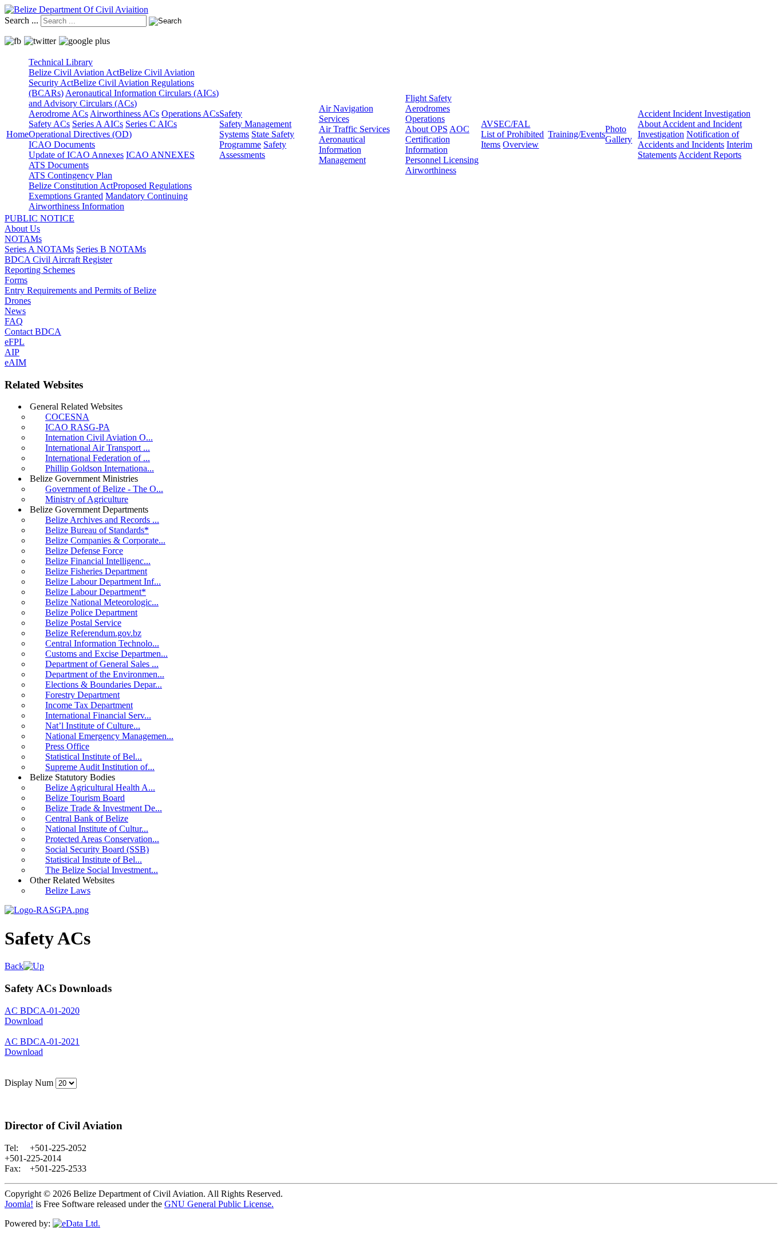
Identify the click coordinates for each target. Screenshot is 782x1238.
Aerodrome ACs (58, 113)
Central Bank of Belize (86, 818)
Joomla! (19, 1204)
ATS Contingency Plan (70, 175)
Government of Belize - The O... (104, 489)
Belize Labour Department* (95, 592)
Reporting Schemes (40, 270)
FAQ (14, 321)
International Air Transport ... (97, 448)
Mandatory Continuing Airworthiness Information (108, 201)
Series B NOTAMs (111, 249)
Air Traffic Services (354, 129)
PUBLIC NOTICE (39, 218)
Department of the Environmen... (104, 674)
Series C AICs (151, 124)
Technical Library (61, 62)
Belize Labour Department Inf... (103, 581)
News (15, 311)
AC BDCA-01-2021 (42, 1041)
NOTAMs (23, 239)
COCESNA (67, 417)
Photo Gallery (618, 134)
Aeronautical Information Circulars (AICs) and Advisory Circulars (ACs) (124, 98)
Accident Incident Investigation (694, 113)
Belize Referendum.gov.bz (93, 633)
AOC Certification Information (437, 139)
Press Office (67, 746)
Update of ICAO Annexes (76, 155)
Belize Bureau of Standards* (97, 530)
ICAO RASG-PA (77, 427)
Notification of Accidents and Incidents (688, 139)
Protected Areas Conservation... (102, 839)
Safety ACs (49, 124)
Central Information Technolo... (102, 643)
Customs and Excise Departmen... (106, 653)
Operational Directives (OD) (80, 134)
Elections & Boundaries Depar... (103, 684)
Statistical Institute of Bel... (93, 756)
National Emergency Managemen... (109, 736)
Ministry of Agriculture (86, 499)
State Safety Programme (256, 139)
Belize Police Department (91, 612)
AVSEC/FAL (505, 124)
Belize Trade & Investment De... (103, 808)
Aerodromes (427, 108)
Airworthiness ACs (124, 113)
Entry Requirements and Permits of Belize (80, 290)
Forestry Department (82, 695)
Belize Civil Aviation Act (74, 72)
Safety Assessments (252, 150)
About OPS (426, 129)
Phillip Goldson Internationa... (99, 468)
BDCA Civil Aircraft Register (58, 259)
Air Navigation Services (346, 114)
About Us (22, 228)
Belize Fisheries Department (96, 571)
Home (17, 134)
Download (24, 1021)
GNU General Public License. (219, 1204)
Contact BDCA (33, 331)
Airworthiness (430, 170)
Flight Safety (428, 98)
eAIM (15, 362)
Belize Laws (67, 890)
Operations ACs (190, 113)
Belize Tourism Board (85, 798)
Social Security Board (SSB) (97, 849)
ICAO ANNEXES (160, 155)
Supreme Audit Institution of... (100, 767)
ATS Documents (59, 165)
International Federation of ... (97, 458)
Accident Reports (709, 155)
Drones (18, 300)
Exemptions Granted (66, 196)
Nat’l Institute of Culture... (92, 726)
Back (14, 966)
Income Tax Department (89, 705)
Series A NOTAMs (39, 249)
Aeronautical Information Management (342, 149)
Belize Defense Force (84, 550)
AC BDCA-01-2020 (42, 1010)
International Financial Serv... (98, 715)
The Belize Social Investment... (101, 870)
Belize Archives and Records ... (102, 520)
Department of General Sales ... (102, 664)
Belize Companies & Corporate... (105, 540)
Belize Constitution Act (71, 186)
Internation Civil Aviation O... (99, 437)
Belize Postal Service (83, 623)
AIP (12, 352)
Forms (16, 280)
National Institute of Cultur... (96, 829)
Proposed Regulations (152, 186)
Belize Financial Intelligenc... (98, 561)
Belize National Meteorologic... (102, 602)
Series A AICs (97, 124)
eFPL (15, 342)
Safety (230, 113)
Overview (521, 144)
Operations (425, 119)
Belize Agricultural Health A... (100, 787)
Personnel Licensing (442, 160)
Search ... (21, 20)
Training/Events (576, 134)
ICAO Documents (62, 144)
